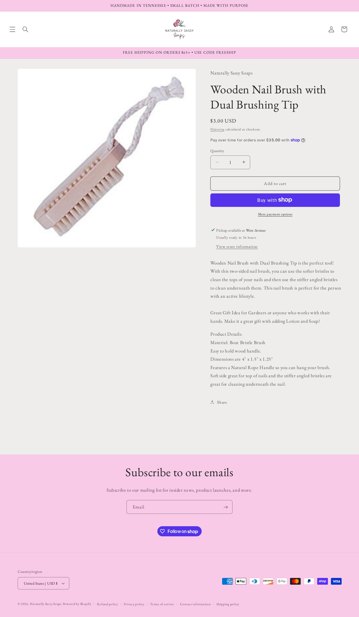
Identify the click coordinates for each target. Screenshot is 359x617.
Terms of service (162, 604)
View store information (237, 246)
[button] (12, 29)
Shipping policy (228, 604)
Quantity (217, 150)
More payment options (275, 213)
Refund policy (107, 604)
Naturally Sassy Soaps (45, 604)
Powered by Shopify (77, 604)
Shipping (217, 128)
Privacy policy (134, 604)
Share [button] (222, 401)
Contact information (195, 604)
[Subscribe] (225, 507)
